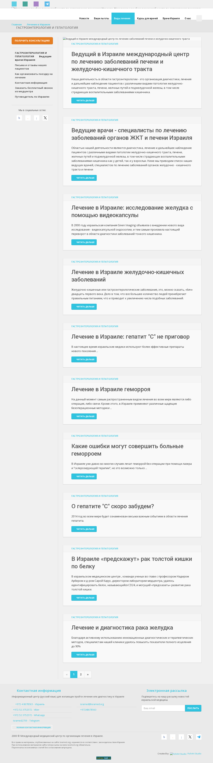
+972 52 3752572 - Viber (25, 709)
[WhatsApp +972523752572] (26, 4)
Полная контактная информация (33, 727)
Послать (193, 708)
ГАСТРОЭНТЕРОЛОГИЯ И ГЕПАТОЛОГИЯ (94, 43)
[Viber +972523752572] (37, 4)
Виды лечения (122, 18)
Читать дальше (85, 100)
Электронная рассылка (167, 690)
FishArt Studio (194, 753)
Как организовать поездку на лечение (34, 75)
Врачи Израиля (171, 18)
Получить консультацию (32, 40)
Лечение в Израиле (38, 24)
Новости (84, 18)
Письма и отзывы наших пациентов (31, 66)
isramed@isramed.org (92, 704)
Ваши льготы (101, 18)
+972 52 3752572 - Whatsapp (28, 715)
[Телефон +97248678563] (15, 4)
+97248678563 (88, 709)
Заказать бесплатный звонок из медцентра (34, 89)
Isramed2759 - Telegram (26, 720)
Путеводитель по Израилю (32, 96)
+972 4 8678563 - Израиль (30, 704)
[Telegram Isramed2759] (48, 4)
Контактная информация (31, 82)
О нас (188, 18)
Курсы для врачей (147, 18)
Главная (17, 24)
